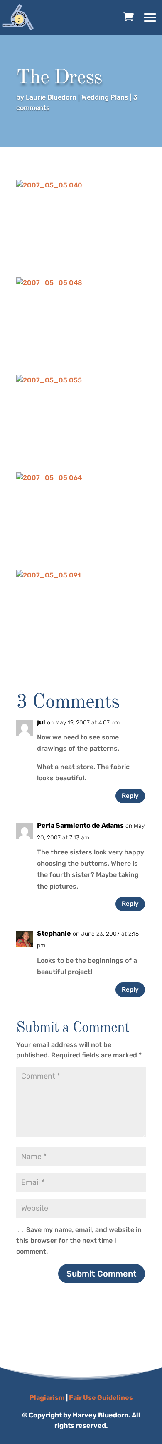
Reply (130, 795)
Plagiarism (47, 1398)
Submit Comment (101, 1274)
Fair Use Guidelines (101, 1398)
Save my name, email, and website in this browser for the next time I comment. (79, 1240)
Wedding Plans (104, 97)
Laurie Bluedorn (51, 97)
